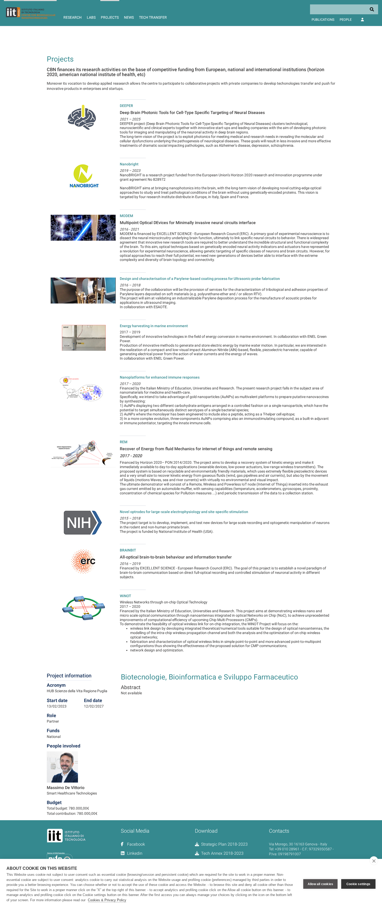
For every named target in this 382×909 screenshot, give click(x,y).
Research (72, 17)
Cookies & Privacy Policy (107, 900)
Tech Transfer (153, 17)
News (129, 17)
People (346, 20)
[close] (374, 860)
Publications (323, 20)
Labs (91, 17)
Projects (110, 17)
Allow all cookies (320, 884)
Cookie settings (358, 884)
